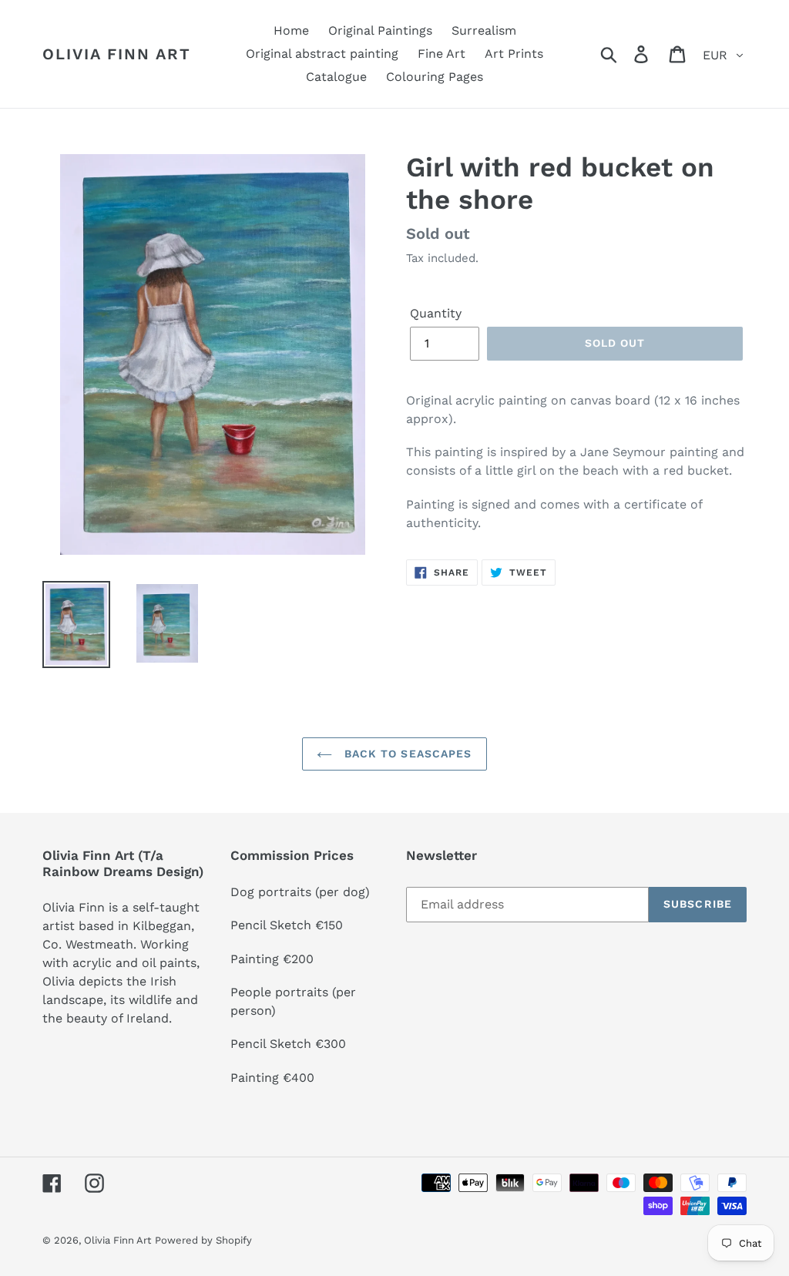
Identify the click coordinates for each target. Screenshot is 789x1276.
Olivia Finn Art (116, 54)
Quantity (436, 313)
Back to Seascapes (406, 753)
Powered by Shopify (203, 1240)
